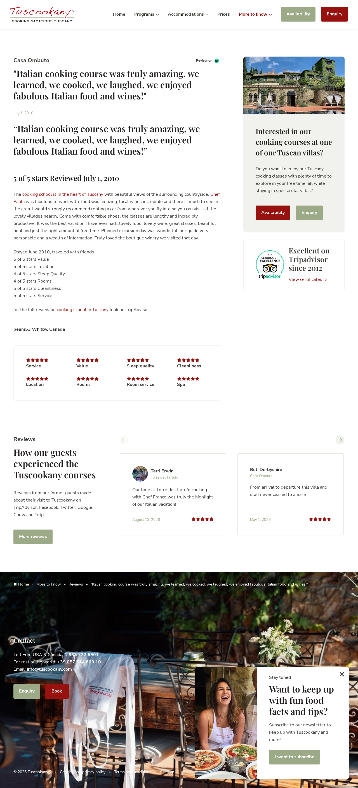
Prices (223, 14)
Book (56, 691)
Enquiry (334, 14)
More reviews (33, 536)
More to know (253, 14)
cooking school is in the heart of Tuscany (62, 194)
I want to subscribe (294, 757)
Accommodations (186, 14)
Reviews (76, 584)
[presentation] (123, 439)
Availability (298, 14)
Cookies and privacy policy (82, 772)
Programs (145, 14)
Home (119, 14)
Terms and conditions (132, 772)
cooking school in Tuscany (83, 310)
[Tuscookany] (42, 14)
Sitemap (167, 772)
